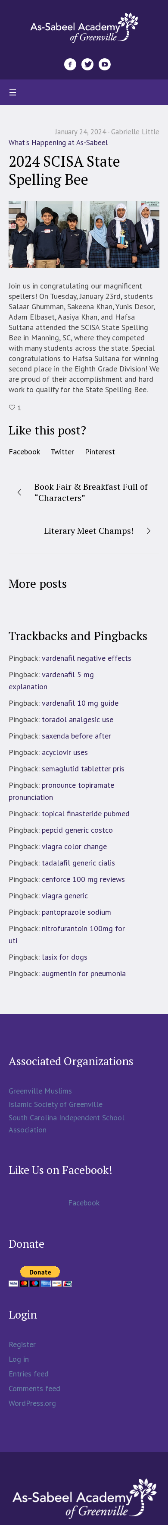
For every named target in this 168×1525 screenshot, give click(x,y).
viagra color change (74, 846)
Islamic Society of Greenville (56, 1104)
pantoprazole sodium (76, 912)
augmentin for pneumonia (84, 973)
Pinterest (100, 452)
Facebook (24, 452)
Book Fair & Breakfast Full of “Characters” (91, 492)
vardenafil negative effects (86, 658)
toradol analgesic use (77, 719)
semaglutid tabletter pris (83, 769)
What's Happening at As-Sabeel (58, 142)
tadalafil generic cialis (78, 863)
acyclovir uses (65, 752)
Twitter (62, 452)
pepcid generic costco (77, 830)
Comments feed (34, 1388)
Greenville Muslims (40, 1091)
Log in (19, 1359)
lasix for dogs (64, 957)
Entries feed (29, 1374)
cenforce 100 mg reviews (83, 879)
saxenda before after (76, 736)
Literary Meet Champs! (89, 530)
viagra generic (65, 895)
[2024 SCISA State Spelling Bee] (84, 233)
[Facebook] (70, 64)
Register (22, 1344)
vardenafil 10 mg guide (80, 703)
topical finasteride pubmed (86, 813)
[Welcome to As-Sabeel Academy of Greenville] (84, 27)
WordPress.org (32, 1403)
